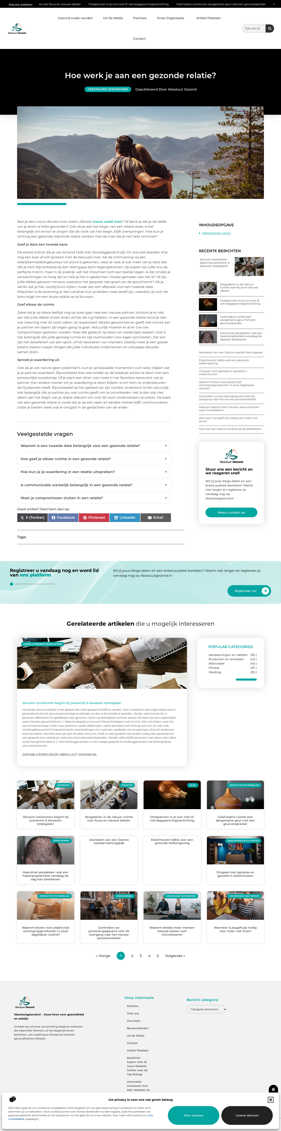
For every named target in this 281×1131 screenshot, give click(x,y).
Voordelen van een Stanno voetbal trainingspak (231, 352)
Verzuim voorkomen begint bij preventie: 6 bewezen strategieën (215, 262)
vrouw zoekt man (107, 222)
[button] (271, 1100)
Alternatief (216, 663)
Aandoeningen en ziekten (228, 655)
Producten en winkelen (226, 659)
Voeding (215, 672)
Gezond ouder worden (75, 18)
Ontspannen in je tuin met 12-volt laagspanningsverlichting (83, 4)
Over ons (133, 1013)
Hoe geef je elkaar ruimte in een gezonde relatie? (94, 459)
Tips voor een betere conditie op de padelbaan (230, 428)
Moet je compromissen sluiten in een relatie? (94, 498)
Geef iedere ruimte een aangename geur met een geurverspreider (175, 4)
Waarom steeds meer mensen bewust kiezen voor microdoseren (229, 408)
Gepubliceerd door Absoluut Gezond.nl (59, 754)
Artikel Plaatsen (208, 18)
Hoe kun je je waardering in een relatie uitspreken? (94, 472)
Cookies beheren (247, 1115)
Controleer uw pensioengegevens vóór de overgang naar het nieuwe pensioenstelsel (227, 397)
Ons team (133, 1020)
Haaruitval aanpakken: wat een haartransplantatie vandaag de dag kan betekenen (241, 336)
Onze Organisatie (170, 18)
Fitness (214, 668)
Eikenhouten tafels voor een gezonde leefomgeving (224, 361)
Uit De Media (113, 18)
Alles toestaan (194, 1115)
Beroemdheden (138, 1028)
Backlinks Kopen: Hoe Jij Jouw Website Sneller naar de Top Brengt (137, 1066)
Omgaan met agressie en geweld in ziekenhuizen (223, 372)
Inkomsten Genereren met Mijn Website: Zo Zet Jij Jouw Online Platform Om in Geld (138, 1092)
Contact (139, 39)
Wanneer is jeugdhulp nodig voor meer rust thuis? (228, 419)
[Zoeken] (270, 28)
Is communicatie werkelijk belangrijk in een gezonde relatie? (94, 485)
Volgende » (175, 956)
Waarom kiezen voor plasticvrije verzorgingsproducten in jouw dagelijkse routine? (226, 385)
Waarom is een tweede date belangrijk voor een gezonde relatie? (94, 446)
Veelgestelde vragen (216, 233)
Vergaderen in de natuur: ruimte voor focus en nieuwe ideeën (239, 287)
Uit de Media (135, 1035)
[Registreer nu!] (265, 591)
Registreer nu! (246, 591)
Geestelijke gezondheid (108, 89)
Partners (140, 18)
